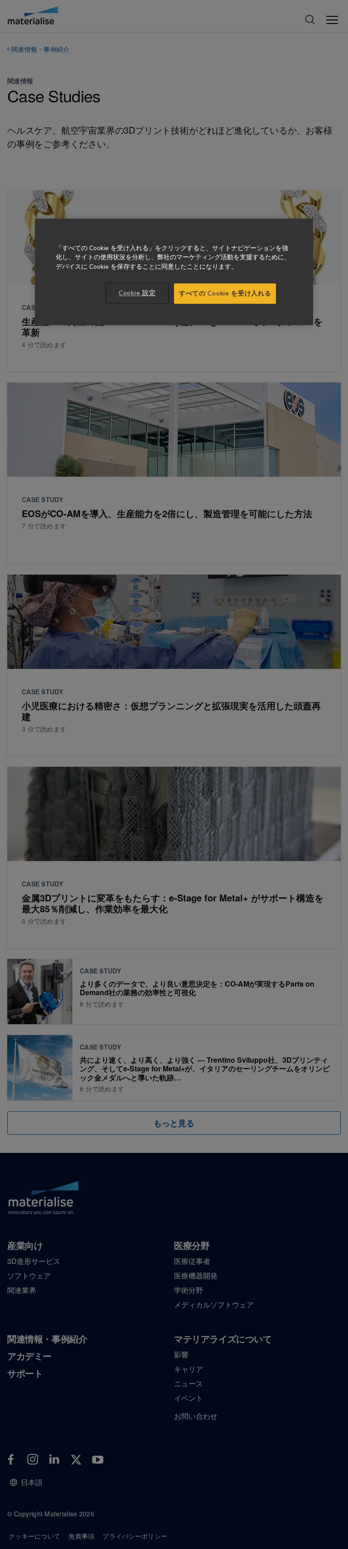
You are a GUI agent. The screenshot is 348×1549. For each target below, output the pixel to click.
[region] (174, 271)
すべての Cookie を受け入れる (225, 293)
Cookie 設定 (137, 293)
